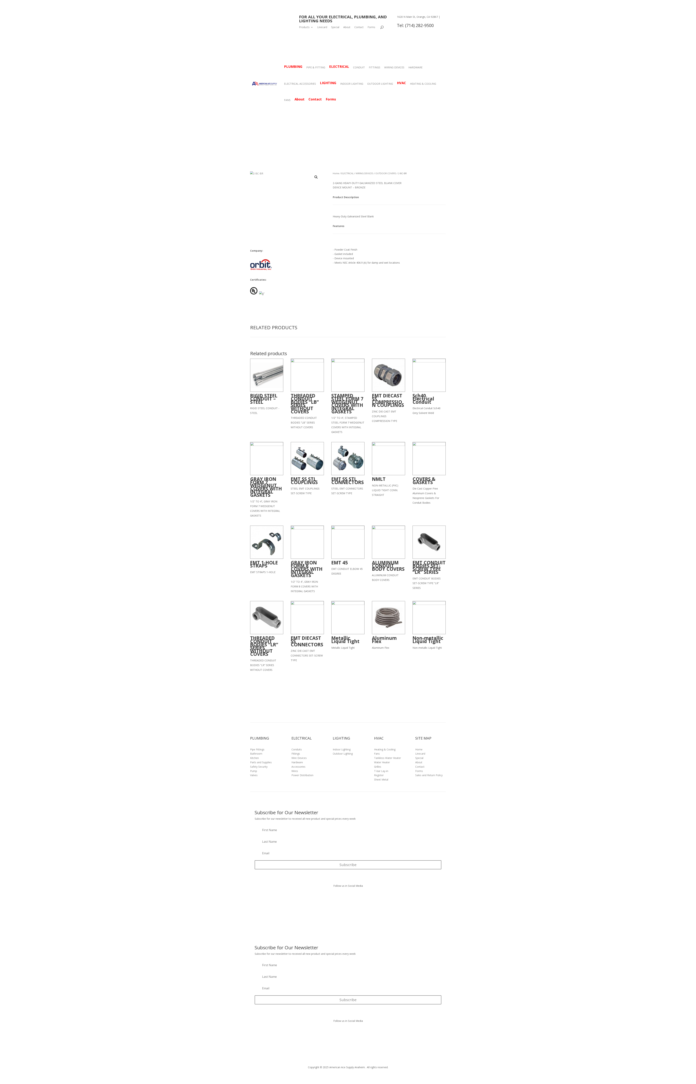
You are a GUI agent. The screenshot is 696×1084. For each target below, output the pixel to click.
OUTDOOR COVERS (385, 173)
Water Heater (382, 762)
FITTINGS (374, 67)
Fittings (295, 753)
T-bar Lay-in (381, 771)
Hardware (297, 762)
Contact (359, 27)
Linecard (322, 27)
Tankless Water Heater (387, 758)
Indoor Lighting (342, 749)
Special (335, 27)
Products (304, 27)
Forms (371, 27)
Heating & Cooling (384, 749)
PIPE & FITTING (315, 67)
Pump (253, 771)
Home (336, 173)
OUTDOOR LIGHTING (380, 83)
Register (379, 775)
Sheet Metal (381, 779)
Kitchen (254, 758)
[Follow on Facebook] (344, 896)
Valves (254, 775)
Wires (294, 771)
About (346, 27)
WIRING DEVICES (394, 67)
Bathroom (256, 753)
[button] (316, 177)
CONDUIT (359, 67)
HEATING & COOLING (423, 83)
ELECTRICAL (347, 173)
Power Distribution (302, 775)
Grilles (377, 766)
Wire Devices (299, 758)
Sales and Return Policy (429, 775)
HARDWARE (415, 67)
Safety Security (259, 766)
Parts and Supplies (261, 762)
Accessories (298, 766)
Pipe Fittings (257, 749)
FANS (287, 100)
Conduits (296, 749)
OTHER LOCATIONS (409, 21)
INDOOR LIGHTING (351, 83)
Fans (377, 753)
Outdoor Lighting (343, 753)
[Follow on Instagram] (352, 896)
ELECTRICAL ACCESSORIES (300, 83)
